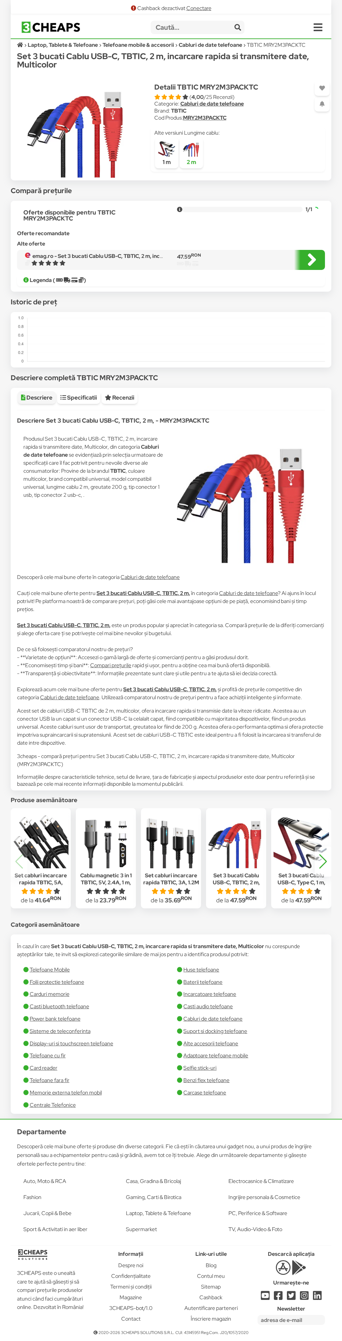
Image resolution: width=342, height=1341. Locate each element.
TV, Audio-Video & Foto (255, 1229)
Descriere (38, 397)
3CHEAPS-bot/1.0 (131, 1308)
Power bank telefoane (55, 1018)
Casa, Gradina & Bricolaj (153, 1181)
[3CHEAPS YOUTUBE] (265, 1297)
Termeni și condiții (131, 1286)
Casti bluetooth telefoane (59, 1006)
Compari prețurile (110, 665)
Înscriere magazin (211, 1318)
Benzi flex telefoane (206, 1080)
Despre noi (130, 1265)
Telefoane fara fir (49, 1080)
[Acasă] (20, 44)
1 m (167, 162)
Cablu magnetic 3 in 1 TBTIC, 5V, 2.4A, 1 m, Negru (106, 882)
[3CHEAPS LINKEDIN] (317, 1297)
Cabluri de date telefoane (212, 103)
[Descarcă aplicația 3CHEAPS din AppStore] (283, 1271)
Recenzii (122, 397)
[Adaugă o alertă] (322, 104)
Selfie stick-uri (199, 1067)
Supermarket (141, 1229)
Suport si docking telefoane (215, 1031)
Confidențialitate (131, 1276)
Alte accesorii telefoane (210, 1043)
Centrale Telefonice (53, 1104)
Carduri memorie (49, 994)
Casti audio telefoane (208, 1006)
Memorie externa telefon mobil (66, 1092)
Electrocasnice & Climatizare (261, 1181)
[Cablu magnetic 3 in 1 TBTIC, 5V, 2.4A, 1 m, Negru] (106, 841)
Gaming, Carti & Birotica (153, 1197)
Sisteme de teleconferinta (60, 1031)
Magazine (131, 1297)
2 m (191, 162)
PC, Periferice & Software (257, 1213)
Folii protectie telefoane (57, 982)
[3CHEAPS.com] (50, 27)
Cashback (210, 1297)
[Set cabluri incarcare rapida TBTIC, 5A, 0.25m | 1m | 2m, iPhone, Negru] (41, 841)
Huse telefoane (201, 969)
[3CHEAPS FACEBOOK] (278, 1297)
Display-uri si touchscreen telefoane (71, 1043)
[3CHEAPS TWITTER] (291, 1297)
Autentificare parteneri (211, 1308)
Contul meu (211, 1276)
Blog (211, 1265)
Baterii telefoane (202, 982)
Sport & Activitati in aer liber (55, 1229)
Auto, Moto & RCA (44, 1181)
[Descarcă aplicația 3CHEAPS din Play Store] (299, 1271)
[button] (323, 862)
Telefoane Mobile (50, 969)
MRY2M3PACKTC (204, 117)
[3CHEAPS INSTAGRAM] (304, 1297)
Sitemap (211, 1286)
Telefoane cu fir (48, 1055)
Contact (131, 1318)
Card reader (43, 1067)
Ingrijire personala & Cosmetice (264, 1197)
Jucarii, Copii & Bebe (47, 1213)
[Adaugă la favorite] (322, 88)
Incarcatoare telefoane (209, 994)
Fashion (32, 1197)
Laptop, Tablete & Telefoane (158, 1213)
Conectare (198, 8)
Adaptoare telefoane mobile (215, 1055)
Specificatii (81, 397)
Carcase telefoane (204, 1092)
